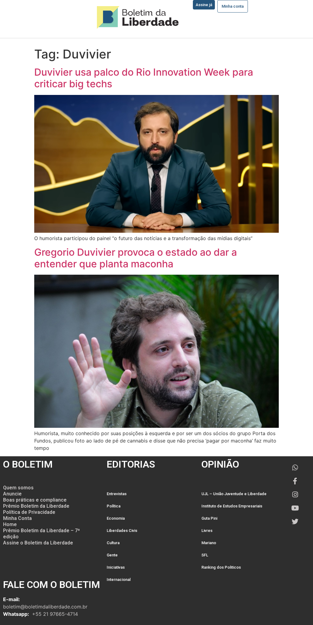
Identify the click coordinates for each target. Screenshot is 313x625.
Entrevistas (117, 493)
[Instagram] (295, 494)
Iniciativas (116, 567)
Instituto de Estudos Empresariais (231, 506)
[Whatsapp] (295, 467)
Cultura (113, 542)
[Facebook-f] (295, 481)
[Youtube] (295, 508)
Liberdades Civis (122, 530)
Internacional (119, 579)
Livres (206, 530)
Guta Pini (209, 518)
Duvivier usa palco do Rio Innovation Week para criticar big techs (143, 78)
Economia (116, 518)
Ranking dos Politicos (221, 567)
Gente (112, 555)
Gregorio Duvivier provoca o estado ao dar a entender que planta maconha (135, 258)
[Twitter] (295, 521)
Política (113, 506)
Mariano (208, 542)
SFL (204, 555)
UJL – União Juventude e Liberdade (234, 493)
